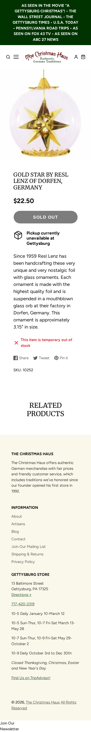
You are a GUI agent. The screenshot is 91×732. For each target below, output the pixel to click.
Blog (15, 531)
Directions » (21, 594)
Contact (18, 539)
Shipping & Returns (27, 554)
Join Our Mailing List (28, 546)
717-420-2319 (22, 604)
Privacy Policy (23, 561)
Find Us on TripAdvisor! (30, 678)
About (16, 516)
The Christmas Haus (43, 702)
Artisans (18, 524)
